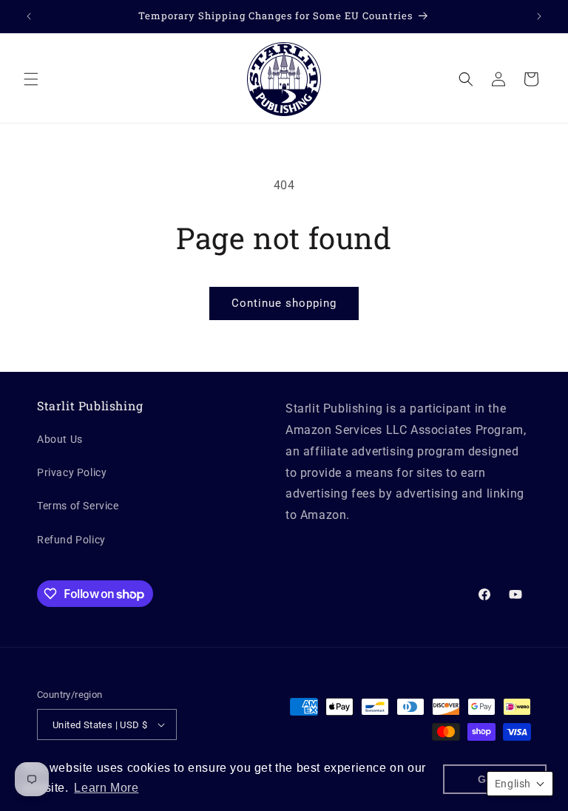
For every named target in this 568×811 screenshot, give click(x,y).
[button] (31, 79)
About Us (60, 439)
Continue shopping (284, 303)
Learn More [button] (106, 787)
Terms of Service (78, 506)
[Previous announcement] (29, 16)
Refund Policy (71, 540)
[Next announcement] (539, 16)
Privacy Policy (71, 472)
